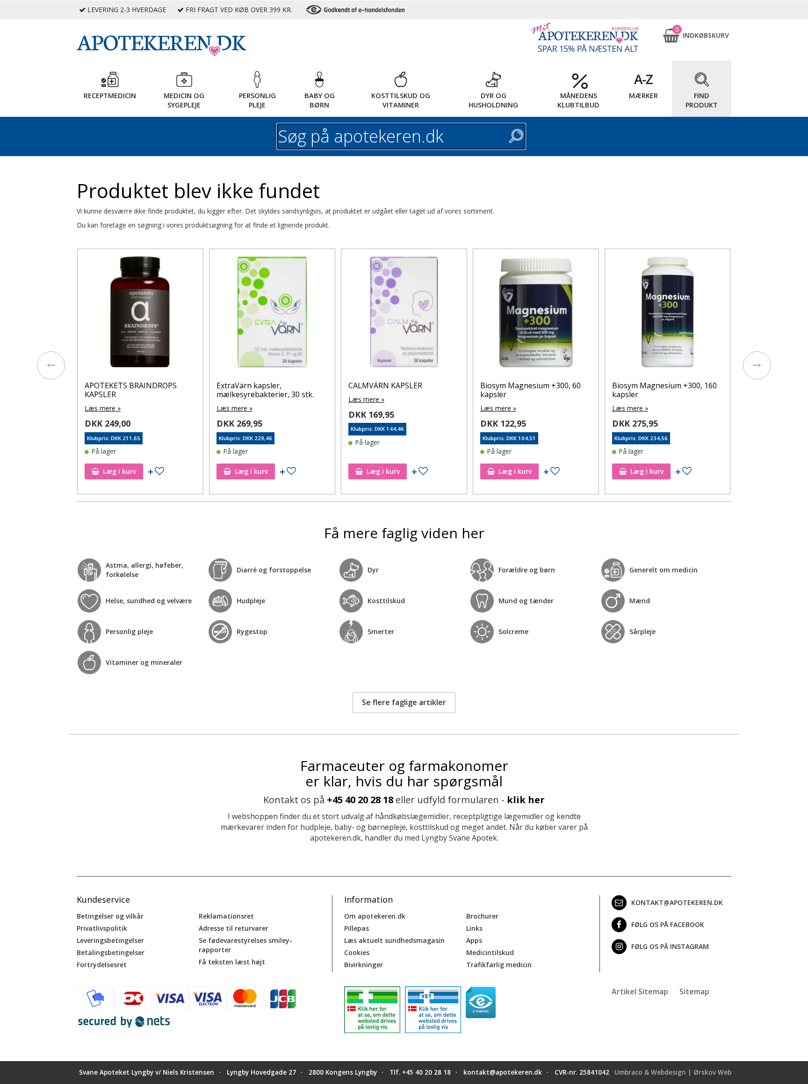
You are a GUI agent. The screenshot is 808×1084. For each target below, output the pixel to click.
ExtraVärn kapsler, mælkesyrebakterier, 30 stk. (265, 389)
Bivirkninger (363, 964)
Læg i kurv (119, 471)
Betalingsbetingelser (110, 952)
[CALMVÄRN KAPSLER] (404, 314)
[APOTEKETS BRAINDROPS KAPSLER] (140, 314)
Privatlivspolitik (102, 928)
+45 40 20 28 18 (360, 799)
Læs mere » (103, 408)
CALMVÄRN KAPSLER (385, 385)
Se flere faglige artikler (404, 702)
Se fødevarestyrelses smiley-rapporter (245, 945)
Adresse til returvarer (233, 928)
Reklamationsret (226, 916)
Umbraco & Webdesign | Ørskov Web (672, 1072)
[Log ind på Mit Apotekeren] (584, 37)
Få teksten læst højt (232, 961)
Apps (474, 940)
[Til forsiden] (203, 46)
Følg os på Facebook (667, 924)
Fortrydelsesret (102, 964)
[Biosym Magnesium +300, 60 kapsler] (536, 314)
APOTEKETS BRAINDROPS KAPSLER (131, 389)
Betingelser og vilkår (110, 916)
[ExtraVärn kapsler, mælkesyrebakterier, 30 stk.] (272, 314)
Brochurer (482, 916)
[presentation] (51, 365)
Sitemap (694, 991)
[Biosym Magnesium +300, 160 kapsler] (667, 314)
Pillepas (356, 928)
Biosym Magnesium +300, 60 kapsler (530, 389)
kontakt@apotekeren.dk (677, 902)
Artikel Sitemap (640, 991)
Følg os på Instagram (670, 946)
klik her (526, 799)
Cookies (356, 952)
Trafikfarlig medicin (499, 964)
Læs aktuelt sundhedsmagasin (394, 940)
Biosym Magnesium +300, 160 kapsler (664, 389)
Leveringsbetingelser (110, 940)
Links (474, 928)
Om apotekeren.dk (374, 916)
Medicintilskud (490, 952)
